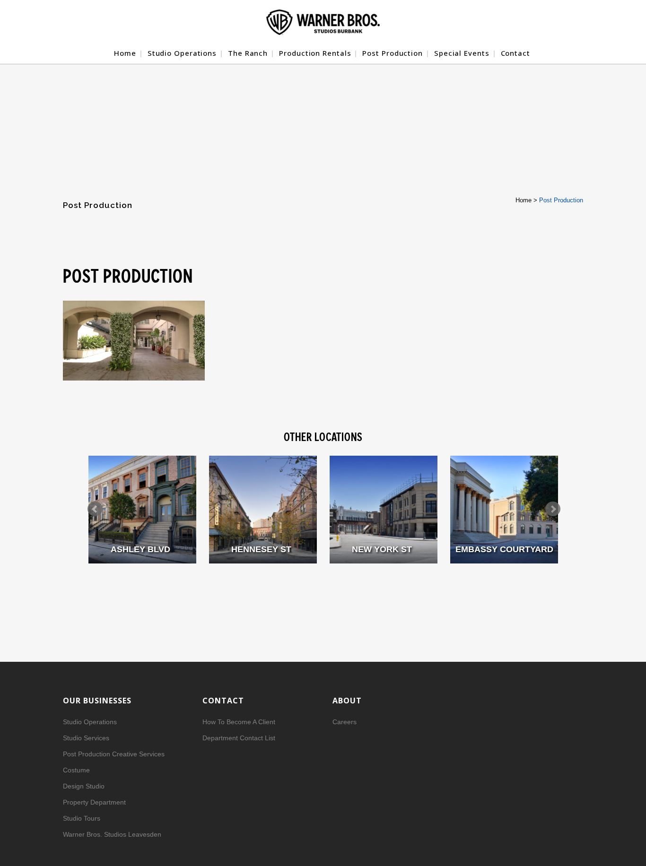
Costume (76, 770)
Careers (344, 722)
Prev (95, 509)
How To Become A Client (238, 722)
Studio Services (86, 738)
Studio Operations (90, 722)
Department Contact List (238, 738)
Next (552, 509)
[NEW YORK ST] (383, 509)
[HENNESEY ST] (263, 509)
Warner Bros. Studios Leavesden (112, 834)
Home (523, 200)
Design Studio (84, 786)
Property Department (94, 802)
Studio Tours (81, 818)
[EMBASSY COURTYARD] (504, 509)
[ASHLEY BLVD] (142, 509)
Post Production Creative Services (114, 754)
